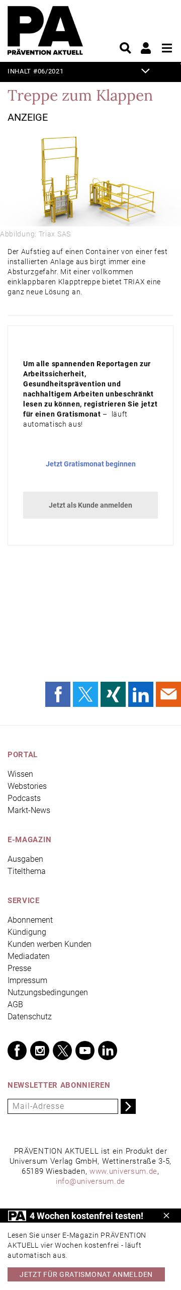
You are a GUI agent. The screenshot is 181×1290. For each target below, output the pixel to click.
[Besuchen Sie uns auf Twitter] (62, 1050)
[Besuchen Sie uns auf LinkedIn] (107, 1050)
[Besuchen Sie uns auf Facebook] (17, 1050)
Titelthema (27, 871)
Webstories (27, 786)
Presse (19, 968)
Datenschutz (30, 1016)
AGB (15, 1004)
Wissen (20, 774)
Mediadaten (29, 956)
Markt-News (29, 810)
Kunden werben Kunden (50, 944)
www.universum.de (123, 1171)
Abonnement (30, 920)
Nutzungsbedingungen (48, 992)
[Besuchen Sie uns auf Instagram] (39, 1050)
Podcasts (24, 798)
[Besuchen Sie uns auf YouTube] (85, 1050)
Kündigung (27, 932)
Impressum (27, 980)
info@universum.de (90, 1181)
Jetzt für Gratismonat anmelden (86, 1274)
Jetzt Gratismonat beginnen (91, 464)
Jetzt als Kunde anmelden (90, 505)
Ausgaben (25, 859)
